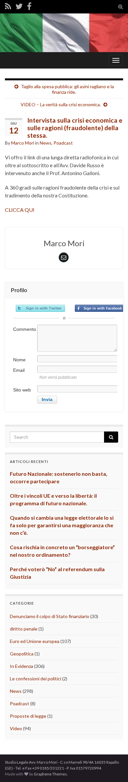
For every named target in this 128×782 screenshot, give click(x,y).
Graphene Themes (50, 774)
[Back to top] (113, 767)
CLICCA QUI (19, 210)
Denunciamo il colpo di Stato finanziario (49, 616)
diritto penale (23, 629)
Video (16, 728)
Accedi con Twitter (40, 308)
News (46, 143)
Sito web (22, 389)
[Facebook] (29, 6)
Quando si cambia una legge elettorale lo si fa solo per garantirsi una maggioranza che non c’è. (62, 525)
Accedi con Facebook (99, 308)
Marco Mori (22, 143)
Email (19, 370)
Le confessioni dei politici (35, 678)
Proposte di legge (28, 716)
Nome (19, 359)
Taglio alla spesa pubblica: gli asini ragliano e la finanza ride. (67, 89)
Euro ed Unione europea (34, 641)
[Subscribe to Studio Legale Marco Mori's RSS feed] (8, 6)
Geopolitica (21, 653)
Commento (24, 329)
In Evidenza (21, 666)
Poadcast (63, 143)
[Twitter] (19, 6)
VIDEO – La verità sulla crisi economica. (61, 104)
